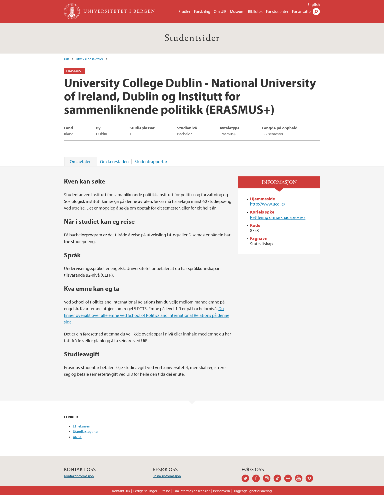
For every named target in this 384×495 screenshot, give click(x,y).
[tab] (80, 161)
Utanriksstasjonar (85, 431)
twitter (247, 479)
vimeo (311, 479)
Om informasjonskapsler (192, 491)
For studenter (277, 11)
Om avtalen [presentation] (81, 161)
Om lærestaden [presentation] (114, 161)
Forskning (202, 11)
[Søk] (316, 11)
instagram (268, 479)
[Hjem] (72, 11)
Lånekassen (81, 426)
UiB (66, 59)
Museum (237, 11)
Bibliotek (255, 11)
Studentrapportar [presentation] (150, 161)
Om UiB (220, 11)
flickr (289, 479)
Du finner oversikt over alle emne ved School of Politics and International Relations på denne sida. (146, 315)
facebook (257, 479)
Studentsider (192, 38)
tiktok (279, 479)
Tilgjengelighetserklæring (253, 491)
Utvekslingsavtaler (89, 59)
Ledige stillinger (145, 491)
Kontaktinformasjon (79, 476)
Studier (184, 11)
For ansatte (301, 11)
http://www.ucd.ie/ (267, 204)
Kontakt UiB (121, 491)
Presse (165, 491)
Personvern (221, 491)
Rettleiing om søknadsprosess (277, 217)
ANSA (77, 437)
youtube (300, 479)
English (314, 4)
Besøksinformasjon (167, 476)
